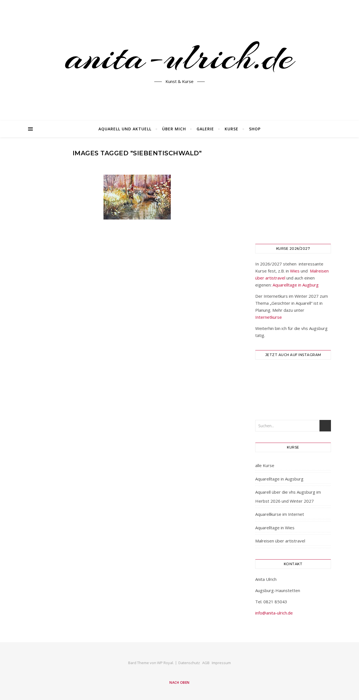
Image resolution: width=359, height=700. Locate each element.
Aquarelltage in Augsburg (279, 479)
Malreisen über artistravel (280, 541)
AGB (206, 662)
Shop (255, 128)
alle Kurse (264, 465)
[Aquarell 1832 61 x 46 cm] (137, 197)
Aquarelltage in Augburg (296, 285)
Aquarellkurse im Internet (279, 514)
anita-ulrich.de (179, 57)
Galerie (205, 128)
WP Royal (165, 662)
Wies (295, 271)
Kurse (231, 128)
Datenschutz (189, 662)
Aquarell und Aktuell (124, 128)
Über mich (174, 128)
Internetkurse (268, 317)
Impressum (221, 662)
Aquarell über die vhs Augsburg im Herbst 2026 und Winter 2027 (288, 496)
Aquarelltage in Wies (274, 527)
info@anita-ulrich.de (274, 613)
